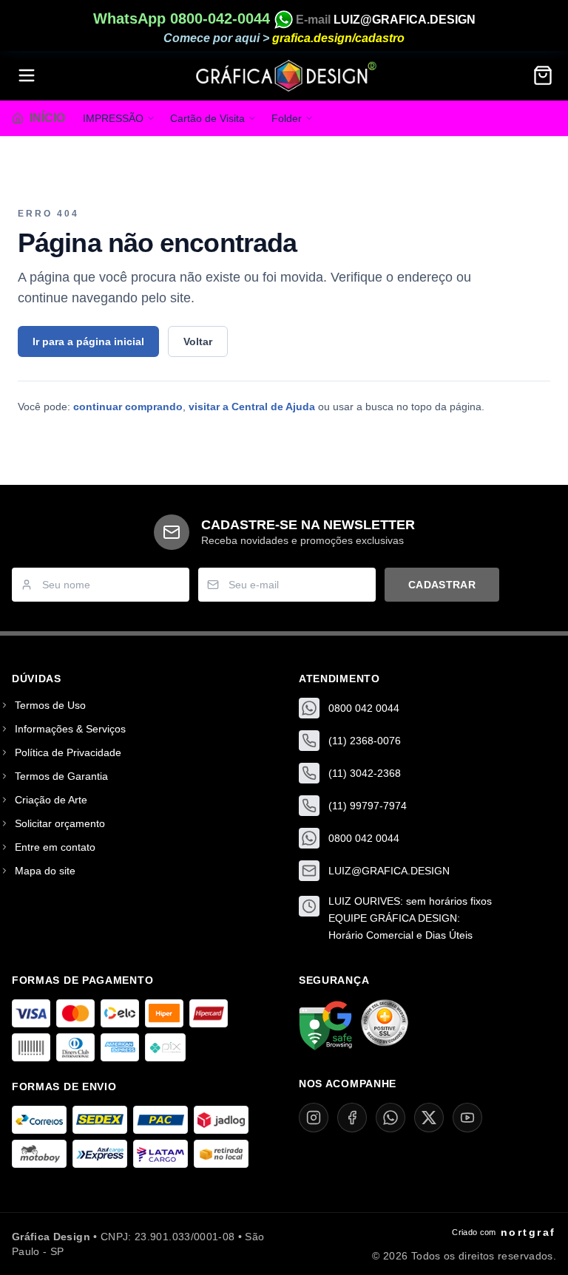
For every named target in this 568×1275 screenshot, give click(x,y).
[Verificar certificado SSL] (384, 1026)
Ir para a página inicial (88, 341)
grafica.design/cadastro (338, 38)
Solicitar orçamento (60, 823)
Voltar (197, 341)
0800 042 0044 (363, 708)
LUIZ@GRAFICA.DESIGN (405, 19)
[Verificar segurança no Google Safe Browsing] (325, 1026)
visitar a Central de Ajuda (252, 406)
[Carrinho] (543, 75)
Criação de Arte (51, 800)
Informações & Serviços (70, 729)
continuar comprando (128, 406)
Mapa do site (45, 871)
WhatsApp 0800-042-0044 (183, 18)
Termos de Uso (50, 705)
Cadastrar (442, 585)
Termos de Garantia (61, 776)
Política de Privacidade (68, 752)
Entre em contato (55, 847)
